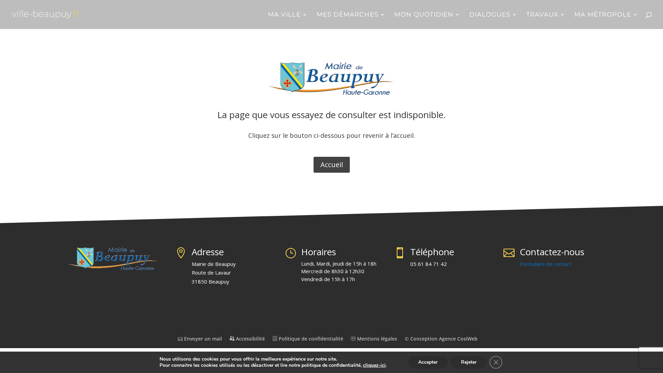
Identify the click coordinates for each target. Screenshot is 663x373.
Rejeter (469, 362)
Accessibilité (249, 338)
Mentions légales (376, 338)
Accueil (331, 164)
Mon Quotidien (423, 15)
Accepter (428, 362)
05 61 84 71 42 (428, 263)
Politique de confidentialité (310, 338)
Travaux (542, 15)
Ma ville (284, 15)
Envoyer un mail (202, 338)
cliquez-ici (374, 365)
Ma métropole (602, 15)
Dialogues (489, 15)
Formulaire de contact (545, 263)
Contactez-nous (552, 252)
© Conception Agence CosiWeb (441, 338)
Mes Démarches (347, 15)
